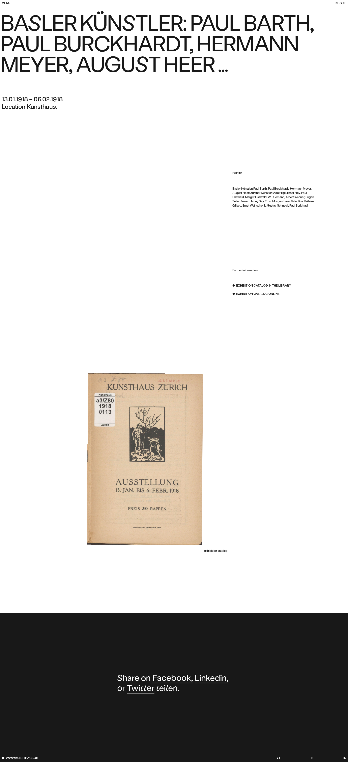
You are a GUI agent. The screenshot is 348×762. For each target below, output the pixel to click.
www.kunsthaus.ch (22, 758)
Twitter (140, 688)
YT (278, 758)
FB (311, 758)
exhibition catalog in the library (263, 285)
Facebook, (172, 678)
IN (344, 758)
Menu (6, 3)
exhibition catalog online (258, 294)
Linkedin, (212, 678)
